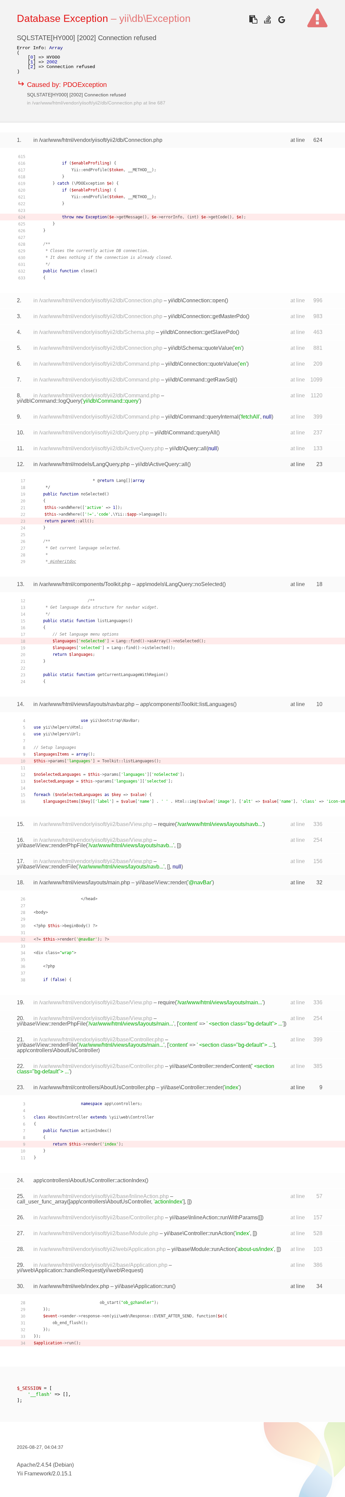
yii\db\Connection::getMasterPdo (207, 316)
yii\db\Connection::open (196, 300)
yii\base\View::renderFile (46, 866)
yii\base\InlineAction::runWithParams (213, 1217)
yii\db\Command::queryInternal (202, 417)
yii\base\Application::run (143, 1286)
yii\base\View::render (161, 882)
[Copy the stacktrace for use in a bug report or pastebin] (253, 19)
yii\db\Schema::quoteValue (200, 348)
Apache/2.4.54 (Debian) (45, 1465)
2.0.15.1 (62, 1473)
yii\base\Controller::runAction (198, 1233)
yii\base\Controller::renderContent (209, 1066)
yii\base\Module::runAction (203, 1249)
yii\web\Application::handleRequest (59, 1270)
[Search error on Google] (281, 19)
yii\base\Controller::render (191, 1087)
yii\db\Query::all (188, 448)
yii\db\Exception (155, 18)
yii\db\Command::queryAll (185, 432)
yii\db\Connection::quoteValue (201, 364)
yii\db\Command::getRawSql (199, 380)
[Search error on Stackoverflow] (267, 19)
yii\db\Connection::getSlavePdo (198, 332)
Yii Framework (34, 1473)
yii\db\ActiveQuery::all (161, 464)
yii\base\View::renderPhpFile (51, 845)
